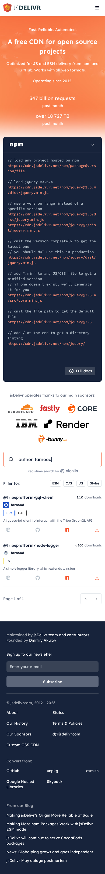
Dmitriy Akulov (42, 640)
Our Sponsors (19, 734)
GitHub (12, 770)
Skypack (54, 781)
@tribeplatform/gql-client (28, 497)
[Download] (97, 530)
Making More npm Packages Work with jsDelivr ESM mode (49, 826)
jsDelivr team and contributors (61, 634)
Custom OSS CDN (22, 744)
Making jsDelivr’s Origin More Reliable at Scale (49, 815)
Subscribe (52, 681)
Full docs (84, 371)
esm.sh (92, 770)
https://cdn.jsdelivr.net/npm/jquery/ (46, 343)
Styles (94, 483)
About (12, 712)
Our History (17, 723)
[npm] (67, 530)
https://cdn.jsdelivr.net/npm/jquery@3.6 (50, 321)
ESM (55, 483)
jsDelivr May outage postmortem (36, 860)
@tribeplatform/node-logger (31, 545)
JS (81, 483)
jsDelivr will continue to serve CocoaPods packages (44, 840)
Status (58, 712)
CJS (69, 483)
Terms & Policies (67, 723)
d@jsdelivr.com (66, 734)
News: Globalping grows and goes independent (49, 851)
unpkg (52, 770)
